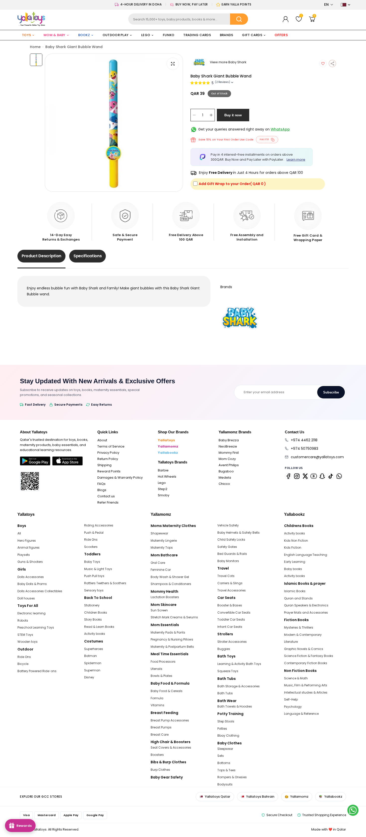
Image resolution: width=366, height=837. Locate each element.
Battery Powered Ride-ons (37, 671)
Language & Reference (301, 713)
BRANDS (226, 35)
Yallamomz (168, 446)
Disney (89, 677)
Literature (291, 642)
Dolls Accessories (30, 577)
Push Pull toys (94, 576)
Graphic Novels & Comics (303, 649)
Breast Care (160, 734)
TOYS (26, 35)
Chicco (224, 483)
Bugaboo (226, 471)
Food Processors (163, 661)
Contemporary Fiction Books (305, 663)
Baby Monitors (228, 561)
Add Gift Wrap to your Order (232, 183)
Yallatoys (166, 440)
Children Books (95, 612)
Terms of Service (110, 446)
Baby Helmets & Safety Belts (238, 532)
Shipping (104, 465)
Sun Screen (159, 610)
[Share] (332, 63)
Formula (157, 698)
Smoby (163, 495)
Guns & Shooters (30, 562)
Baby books (293, 569)
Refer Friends (108, 502)
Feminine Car (161, 570)
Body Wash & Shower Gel (170, 577)
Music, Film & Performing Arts (305, 685)
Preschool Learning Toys (35, 627)
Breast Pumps (161, 727)
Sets (220, 756)
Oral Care (158, 563)
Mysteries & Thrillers (298, 627)
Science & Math (296, 678)
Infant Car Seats (229, 627)
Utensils (156, 669)
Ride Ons (24, 657)
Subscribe (331, 392)
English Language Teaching (305, 555)
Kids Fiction (292, 547)
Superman (92, 670)
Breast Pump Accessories (170, 720)
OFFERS (281, 35)
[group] (114, 123)
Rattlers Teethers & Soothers (105, 583)
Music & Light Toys (98, 569)
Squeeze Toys (227, 671)
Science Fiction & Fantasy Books (308, 656)
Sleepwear (225, 749)
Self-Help (291, 699)
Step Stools (225, 721)
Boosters (157, 755)
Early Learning (294, 562)
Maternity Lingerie (164, 540)
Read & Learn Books (99, 627)
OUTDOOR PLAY (115, 35)
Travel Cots (226, 576)
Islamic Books (294, 591)
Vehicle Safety (228, 525)
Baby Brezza (229, 440)
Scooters (91, 547)
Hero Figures (26, 540)
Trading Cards (197, 35)
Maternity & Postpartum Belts (172, 646)
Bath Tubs (225, 693)
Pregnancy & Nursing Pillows (172, 639)
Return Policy (107, 458)
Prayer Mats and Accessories (306, 612)
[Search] (239, 19)
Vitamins (157, 705)
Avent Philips (229, 465)
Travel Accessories (231, 590)
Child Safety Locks (231, 539)
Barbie (163, 470)
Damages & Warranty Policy (120, 477)
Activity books (94, 634)
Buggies (223, 649)
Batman (90, 656)
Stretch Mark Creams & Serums (174, 617)
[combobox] (188, 19)
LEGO (145, 35)
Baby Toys (92, 562)
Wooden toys (27, 642)
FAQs (101, 483)
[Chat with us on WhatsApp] (353, 810)
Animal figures (28, 547)
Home (35, 46)
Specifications (87, 256)
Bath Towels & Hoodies (234, 706)
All (19, 533)
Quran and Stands (298, 598)
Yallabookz (168, 452)
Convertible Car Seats (233, 612)
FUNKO (168, 35)
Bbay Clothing (228, 735)
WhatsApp (280, 129)
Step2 (162, 489)
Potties (222, 728)
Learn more (296, 159)
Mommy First (229, 452)
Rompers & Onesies (232, 777)
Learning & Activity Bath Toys (239, 664)
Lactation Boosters (165, 597)
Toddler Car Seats (231, 619)
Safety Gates (227, 547)
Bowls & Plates (161, 676)
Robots (22, 620)
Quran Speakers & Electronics (306, 605)
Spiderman (92, 663)
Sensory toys (94, 590)
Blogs (101, 490)
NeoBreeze (228, 446)
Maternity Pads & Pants (168, 632)
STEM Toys (25, 635)
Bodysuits (225, 784)
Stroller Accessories (232, 642)
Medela (225, 477)
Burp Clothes (160, 770)
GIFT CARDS (252, 35)
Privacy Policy (108, 452)
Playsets (23, 555)
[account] (285, 19)
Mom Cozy (227, 458)
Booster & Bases (229, 605)
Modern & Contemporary (303, 635)
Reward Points (109, 471)
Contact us (106, 496)
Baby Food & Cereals (167, 691)
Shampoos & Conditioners (171, 584)
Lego (162, 482)
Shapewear (159, 533)
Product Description (41, 256)
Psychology (293, 707)
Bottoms (223, 763)
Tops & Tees (226, 770)
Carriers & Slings (230, 583)
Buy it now (233, 115)
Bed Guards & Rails (232, 554)
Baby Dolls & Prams (32, 584)
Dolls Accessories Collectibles (39, 591)
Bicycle (22, 664)
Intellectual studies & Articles (305, 692)
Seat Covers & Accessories (171, 747)
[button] (329, 4)
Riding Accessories (98, 525)
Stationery (92, 605)
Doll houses (26, 598)
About (102, 440)
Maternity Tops (162, 547)
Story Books (93, 619)
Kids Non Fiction (296, 540)
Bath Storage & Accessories (238, 686)
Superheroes (93, 649)
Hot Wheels (167, 476)
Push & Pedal (94, 532)
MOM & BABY (54, 35)
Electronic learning (31, 613)
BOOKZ (84, 35)
